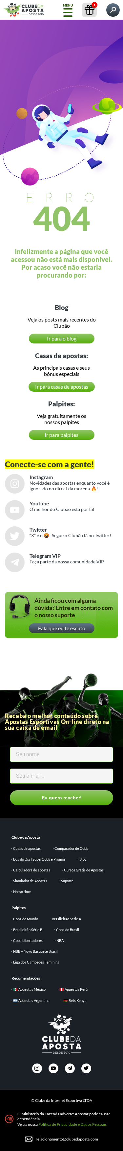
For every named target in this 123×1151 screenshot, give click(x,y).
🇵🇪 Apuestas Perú (73, 989)
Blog (83, 859)
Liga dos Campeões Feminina (36, 962)
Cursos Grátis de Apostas (84, 870)
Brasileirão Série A (66, 919)
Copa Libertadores (28, 940)
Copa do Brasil (67, 929)
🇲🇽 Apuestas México (29, 989)
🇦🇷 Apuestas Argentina (31, 1000)
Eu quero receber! (62, 797)
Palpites (18, 907)
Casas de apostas (27, 848)
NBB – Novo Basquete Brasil (35, 951)
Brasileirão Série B (27, 929)
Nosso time (22, 891)
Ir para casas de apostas (61, 386)
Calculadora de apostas (31, 870)
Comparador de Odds (71, 848)
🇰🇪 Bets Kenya (75, 1000)
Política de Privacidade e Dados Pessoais (72, 1124)
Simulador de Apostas (30, 881)
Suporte (67, 881)
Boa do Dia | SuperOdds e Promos (39, 859)
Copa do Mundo (25, 919)
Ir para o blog (61, 338)
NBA (60, 940)
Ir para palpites (61, 435)
